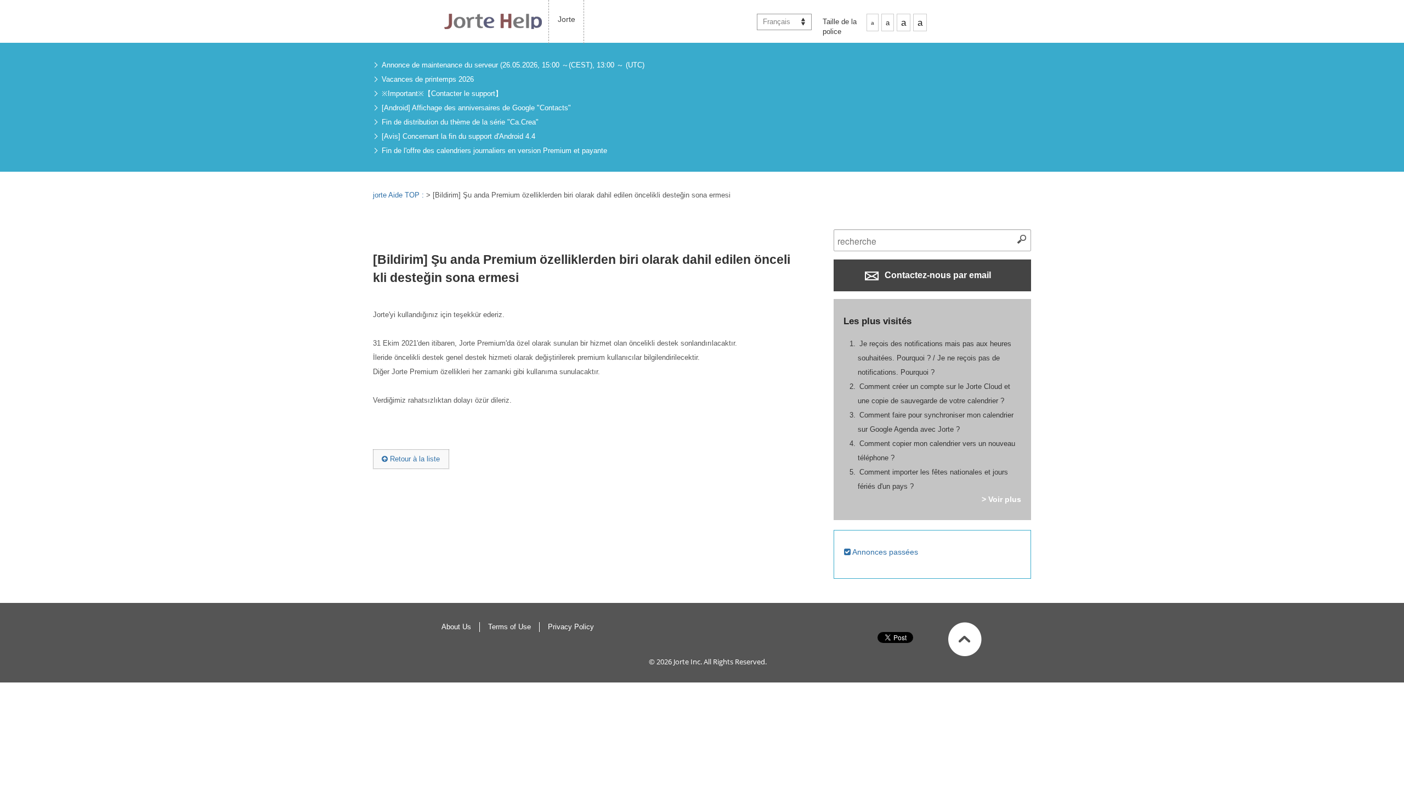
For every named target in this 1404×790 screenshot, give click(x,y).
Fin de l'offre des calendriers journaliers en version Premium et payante (494, 150)
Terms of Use (509, 627)
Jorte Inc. (687, 662)
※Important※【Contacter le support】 (442, 93)
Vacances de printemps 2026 (428, 79)
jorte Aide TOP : (399, 195)
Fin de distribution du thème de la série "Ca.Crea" (460, 122)
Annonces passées (884, 552)
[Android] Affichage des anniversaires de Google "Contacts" (476, 108)
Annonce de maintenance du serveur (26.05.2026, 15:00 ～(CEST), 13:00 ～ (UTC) (513, 65)
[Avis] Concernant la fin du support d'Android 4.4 (458, 136)
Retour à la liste (414, 459)
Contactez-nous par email (936, 275)
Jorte (566, 19)
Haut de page (965, 639)
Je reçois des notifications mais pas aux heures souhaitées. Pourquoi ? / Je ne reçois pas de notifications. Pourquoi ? (934, 358)
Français (776, 22)
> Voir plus (1001, 499)
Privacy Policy (571, 627)
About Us (456, 627)
